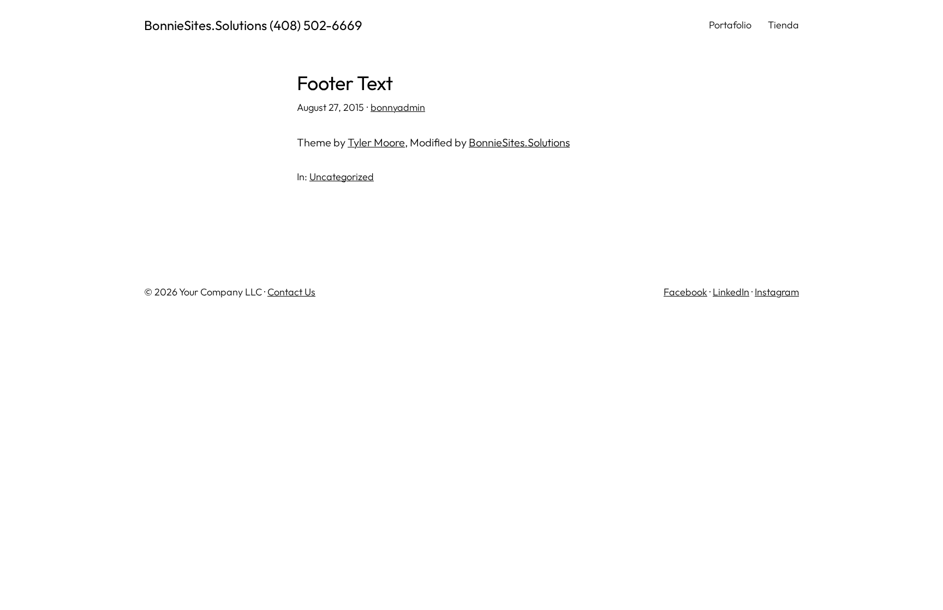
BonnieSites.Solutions (519, 142)
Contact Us (291, 292)
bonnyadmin (398, 107)
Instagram (777, 292)
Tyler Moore (376, 142)
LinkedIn (731, 292)
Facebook (685, 292)
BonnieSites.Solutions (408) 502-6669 (253, 25)
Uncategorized (341, 176)
